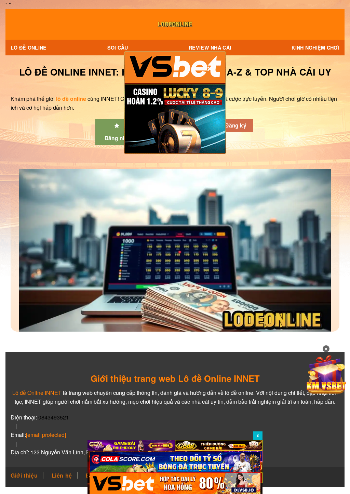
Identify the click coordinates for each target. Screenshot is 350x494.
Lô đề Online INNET (37, 393)
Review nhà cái (210, 47)
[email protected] (46, 435)
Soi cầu (117, 47)
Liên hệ (62, 475)
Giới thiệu (24, 475)
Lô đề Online (28, 47)
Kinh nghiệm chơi (315, 47)
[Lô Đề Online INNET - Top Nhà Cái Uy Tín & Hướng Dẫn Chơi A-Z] (175, 24)
